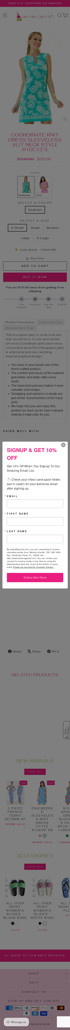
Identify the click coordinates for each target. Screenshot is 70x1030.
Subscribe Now (35, 577)
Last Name (17, 531)
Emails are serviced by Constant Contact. (33, 567)
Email (12, 496)
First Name (18, 513)
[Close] (64, 445)
